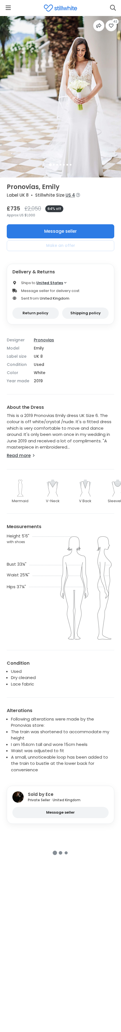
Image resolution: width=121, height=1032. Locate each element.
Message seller (60, 231)
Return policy (35, 313)
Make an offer (60, 245)
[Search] (112, 8)
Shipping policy (85, 313)
